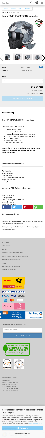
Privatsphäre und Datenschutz (12, 266)
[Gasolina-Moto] (4, 2)
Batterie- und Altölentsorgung (12, 259)
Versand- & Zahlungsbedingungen (13, 252)
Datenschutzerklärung (35, 424)
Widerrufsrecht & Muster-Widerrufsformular (16, 256)
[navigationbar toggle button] (42, 2)
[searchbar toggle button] (31, 2)
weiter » (20, 9)
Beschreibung (8, 112)
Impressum (6, 246)
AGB (4, 263)
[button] (6, 207)
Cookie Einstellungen (9, 270)
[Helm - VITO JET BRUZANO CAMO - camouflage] (22, 35)
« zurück (13, 9)
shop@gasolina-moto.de (13, 391)
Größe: (4, 76)
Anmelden (11, 229)
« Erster (5, 9)
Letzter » (28, 9)
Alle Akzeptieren (22, 428)
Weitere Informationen (22, 434)
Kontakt (5, 249)
